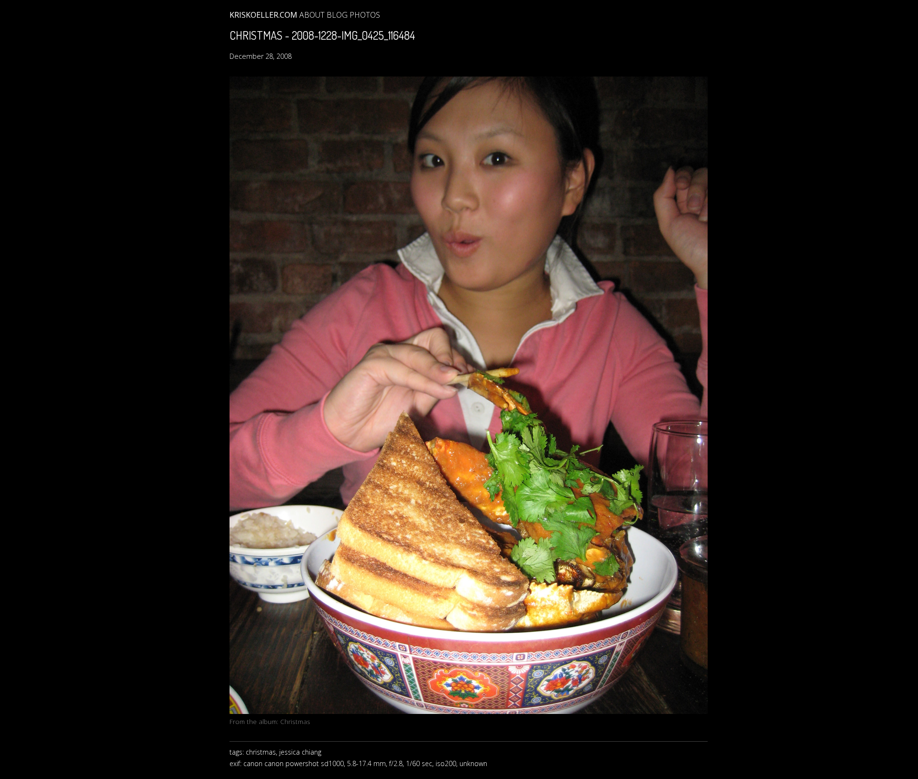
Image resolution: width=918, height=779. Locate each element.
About (312, 15)
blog (337, 15)
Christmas (295, 721)
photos (365, 15)
